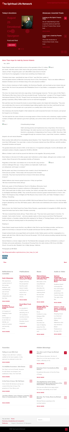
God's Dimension (7, 278)
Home (49, 3)
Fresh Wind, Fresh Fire (25, 304)
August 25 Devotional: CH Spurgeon (14, 26)
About (65, 3)
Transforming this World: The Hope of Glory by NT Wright (25, 277)
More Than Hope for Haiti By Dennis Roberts (18, 60)
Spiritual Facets (57, 3)
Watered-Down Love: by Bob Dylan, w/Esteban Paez (43, 277)
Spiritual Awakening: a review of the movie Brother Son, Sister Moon (60, 278)
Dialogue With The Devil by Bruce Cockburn (42, 308)
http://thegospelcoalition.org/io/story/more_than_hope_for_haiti (20, 252)
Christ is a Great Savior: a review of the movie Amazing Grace (60, 309)
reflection (5, 255)
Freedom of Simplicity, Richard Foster (8, 307)
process (5, 258)
